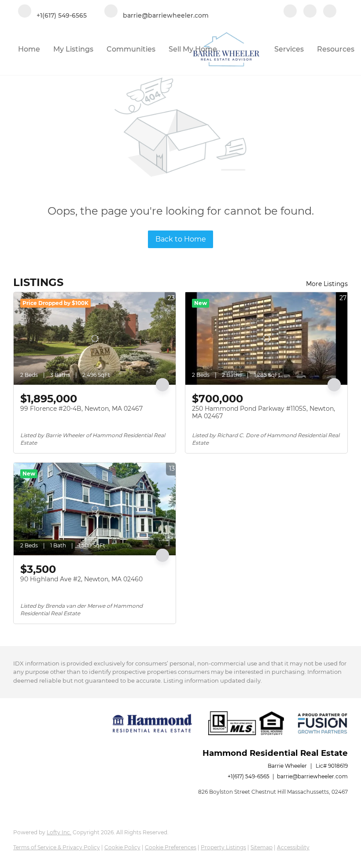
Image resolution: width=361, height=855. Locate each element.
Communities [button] (131, 49)
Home (29, 49)
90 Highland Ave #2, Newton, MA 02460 (81, 579)
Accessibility (293, 847)
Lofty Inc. (59, 832)
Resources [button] (335, 49)
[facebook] (290, 11)
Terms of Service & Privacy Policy (56, 847)
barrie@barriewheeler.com (312, 776)
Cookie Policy (122, 847)
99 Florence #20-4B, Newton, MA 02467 (81, 409)
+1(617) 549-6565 (248, 776)
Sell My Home (193, 49)
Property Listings (223, 847)
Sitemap (261, 847)
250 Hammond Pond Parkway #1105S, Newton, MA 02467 (263, 412)
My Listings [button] (73, 49)
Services (289, 49)
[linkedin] (310, 11)
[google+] (329, 11)
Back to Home (180, 239)
